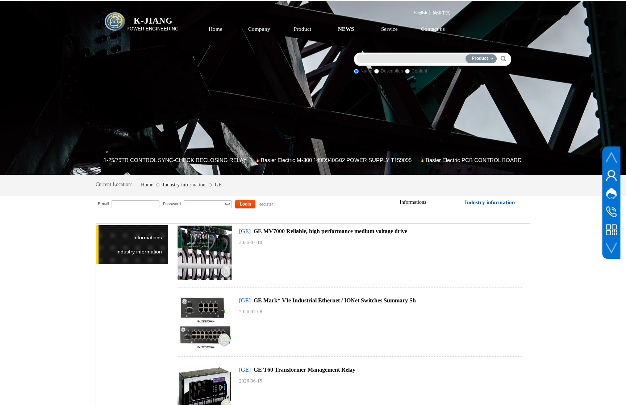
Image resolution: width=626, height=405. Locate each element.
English (420, 12)
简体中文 (441, 12)
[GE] (245, 231)
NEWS (346, 29)
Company (259, 29)
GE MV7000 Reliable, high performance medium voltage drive (330, 231)
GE (218, 184)
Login (245, 204)
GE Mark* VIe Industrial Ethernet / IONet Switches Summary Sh (335, 300)
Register (265, 204)
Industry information (184, 184)
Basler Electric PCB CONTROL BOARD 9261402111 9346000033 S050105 (498, 160)
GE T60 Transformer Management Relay (304, 370)
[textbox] (412, 57)
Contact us (433, 29)
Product (302, 29)
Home (215, 29)
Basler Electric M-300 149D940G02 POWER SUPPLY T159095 (319, 160)
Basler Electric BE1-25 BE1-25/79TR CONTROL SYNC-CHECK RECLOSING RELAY (127, 160)
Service (389, 29)
